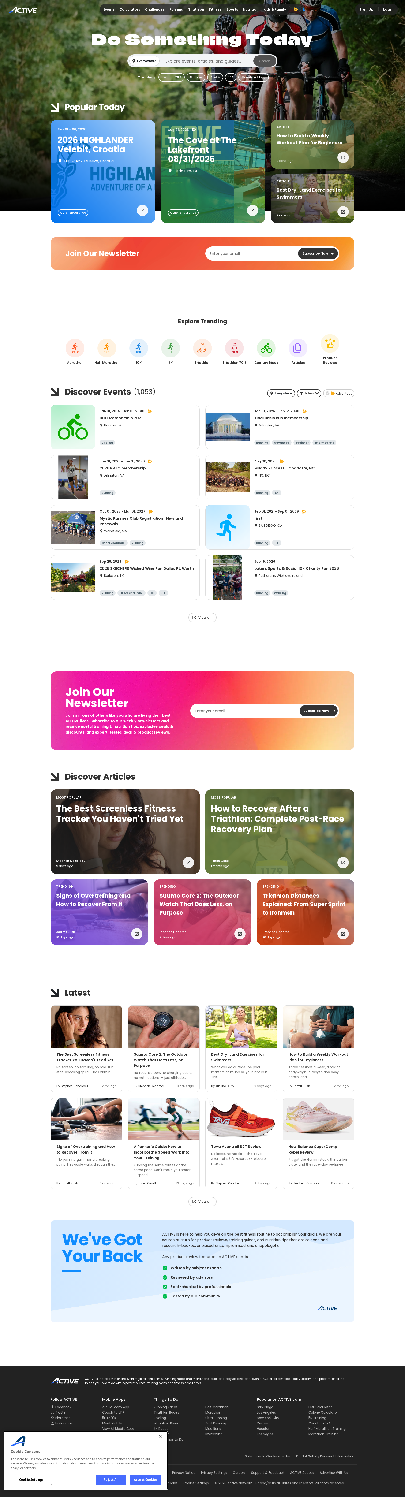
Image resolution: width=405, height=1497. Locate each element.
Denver (263, 1423)
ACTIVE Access (302, 1472)
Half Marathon (217, 1407)
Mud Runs (213, 1428)
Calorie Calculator (323, 1412)
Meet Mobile (112, 1423)
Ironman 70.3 (171, 77)
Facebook (63, 1407)
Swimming (213, 1434)
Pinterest (62, 1417)
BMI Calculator (320, 1407)
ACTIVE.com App (115, 1407)
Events (109, 9)
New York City (268, 1417)
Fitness (215, 9)
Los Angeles (266, 1412)
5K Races (161, 1428)
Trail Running (215, 1423)
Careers (239, 1472)
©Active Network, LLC (236, 1483)
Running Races (166, 1407)
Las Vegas (265, 1434)
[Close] (160, 1436)
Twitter (61, 1412)
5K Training (317, 1417)
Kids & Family (274, 9)
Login (388, 9)
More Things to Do (169, 1439)
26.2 (75, 352)
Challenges (155, 9)
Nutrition (251, 9)
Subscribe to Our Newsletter (268, 1456)
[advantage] (296, 9)
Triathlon (196, 9)
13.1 (106, 352)
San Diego (265, 1407)
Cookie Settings (31, 1480)
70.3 (234, 352)
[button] (203, 60)
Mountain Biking (254, 77)
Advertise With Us (334, 1472)
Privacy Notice (183, 1472)
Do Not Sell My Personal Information (325, 1456)
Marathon (213, 1412)
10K (230, 77)
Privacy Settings (214, 1472)
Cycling (160, 1417)
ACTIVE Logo (61, 1379)
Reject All (111, 1480)
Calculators (130, 9)
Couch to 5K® (113, 1412)
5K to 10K (109, 1417)
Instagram (63, 1423)
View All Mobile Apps (118, 1428)
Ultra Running (216, 1417)
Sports (232, 9)
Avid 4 (215, 77)
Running (176, 9)
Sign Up (366, 9)
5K (171, 352)
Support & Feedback (268, 1472)
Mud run (196, 77)
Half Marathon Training (327, 1428)
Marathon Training (323, 1434)
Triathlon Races (166, 1412)
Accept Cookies (145, 1480)
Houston (263, 1428)
